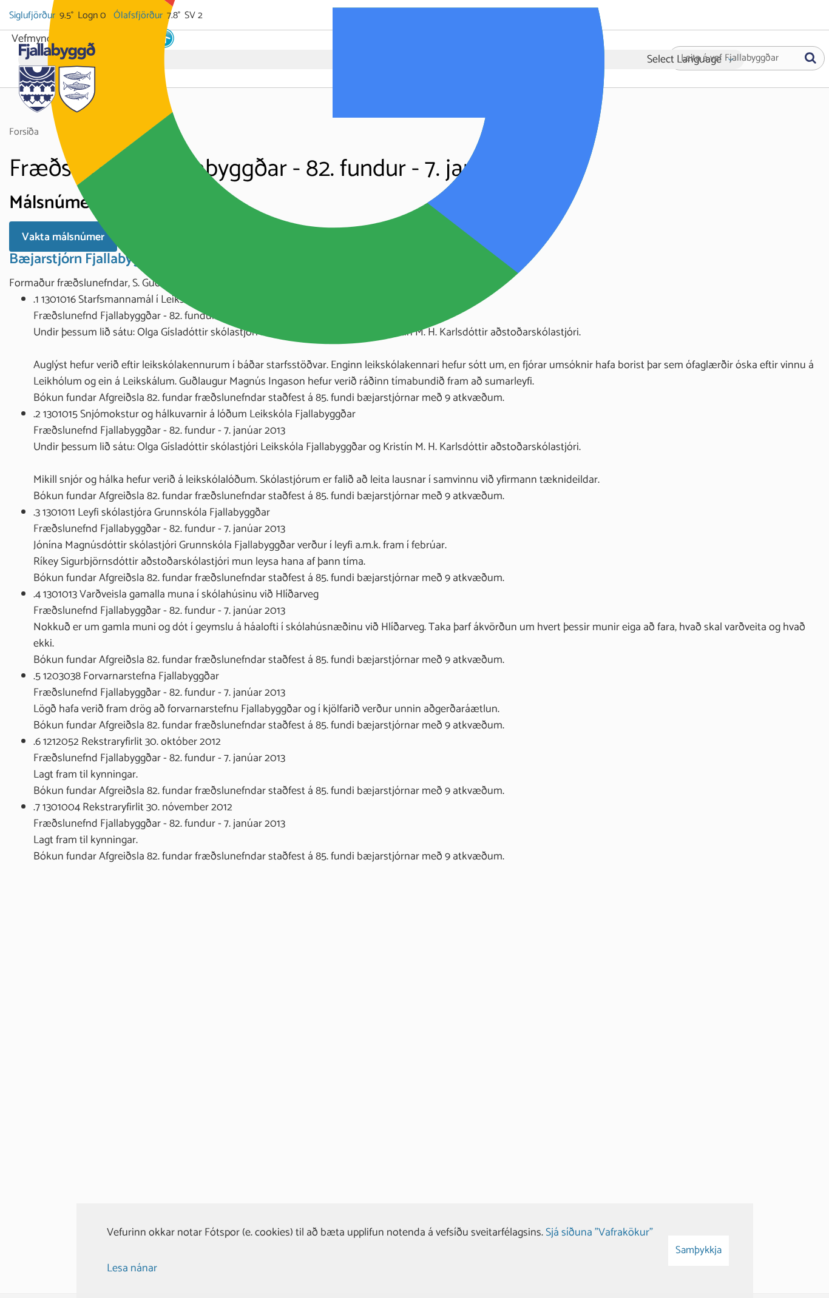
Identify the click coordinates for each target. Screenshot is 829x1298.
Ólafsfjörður (138, 15)
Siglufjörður (33, 15)
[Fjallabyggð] (56, 74)
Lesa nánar (132, 1268)
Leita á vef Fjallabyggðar (730, 58)
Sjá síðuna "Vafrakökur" (599, 1232)
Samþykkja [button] (698, 1250)
